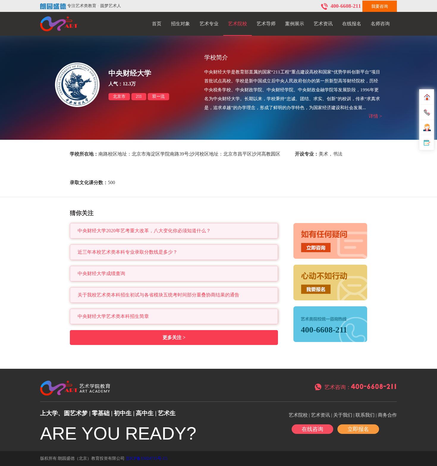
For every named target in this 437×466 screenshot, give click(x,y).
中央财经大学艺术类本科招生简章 (113, 316)
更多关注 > (174, 337)
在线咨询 (312, 429)
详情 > (375, 116)
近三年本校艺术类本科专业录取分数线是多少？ (127, 252)
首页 (156, 23)
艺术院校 (237, 23)
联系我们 (365, 415)
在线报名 (351, 23)
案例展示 (294, 23)
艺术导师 (266, 23)
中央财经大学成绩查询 (101, 273)
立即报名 (358, 429)
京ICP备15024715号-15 (146, 458)
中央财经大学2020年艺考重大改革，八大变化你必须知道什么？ (144, 230)
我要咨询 (379, 6)
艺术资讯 (323, 23)
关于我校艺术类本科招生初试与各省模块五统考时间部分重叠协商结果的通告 (158, 294)
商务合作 (387, 415)
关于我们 (342, 415)
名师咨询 (380, 23)
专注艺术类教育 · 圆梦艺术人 (94, 6)
